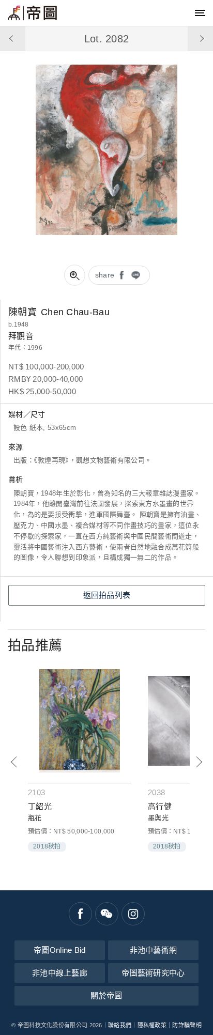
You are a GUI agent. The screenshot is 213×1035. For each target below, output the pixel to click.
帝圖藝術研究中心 (153, 972)
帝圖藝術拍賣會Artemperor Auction (32, 13)
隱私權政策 (152, 1025)
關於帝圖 (106, 995)
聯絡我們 (119, 1025)
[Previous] (14, 762)
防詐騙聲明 (187, 1025)
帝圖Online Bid (60, 950)
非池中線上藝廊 (59, 972)
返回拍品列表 (107, 595)
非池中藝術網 (153, 950)
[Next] (199, 762)
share (105, 275)
